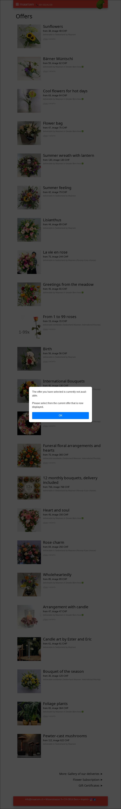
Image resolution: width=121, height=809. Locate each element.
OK (60, 415)
